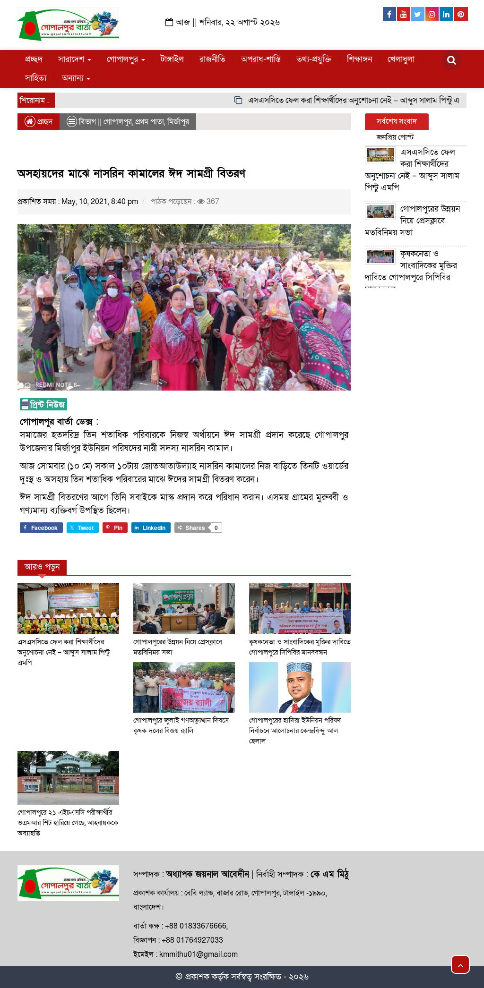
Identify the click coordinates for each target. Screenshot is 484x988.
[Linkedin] (447, 14)
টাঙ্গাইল (172, 59)
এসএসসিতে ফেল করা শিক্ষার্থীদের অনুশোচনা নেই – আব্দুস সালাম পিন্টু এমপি (345, 100)
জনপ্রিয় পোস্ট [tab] (395, 137)
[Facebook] (390, 14)
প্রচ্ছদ (34, 59)
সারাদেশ (72, 59)
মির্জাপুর (178, 122)
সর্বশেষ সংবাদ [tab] (397, 121)
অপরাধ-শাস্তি (261, 59)
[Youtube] (404, 14)
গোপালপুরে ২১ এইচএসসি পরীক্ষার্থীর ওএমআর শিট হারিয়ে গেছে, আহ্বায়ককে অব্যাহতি (67, 823)
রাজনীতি (212, 59)
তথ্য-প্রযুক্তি (313, 59)
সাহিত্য (35, 78)
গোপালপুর (123, 59)
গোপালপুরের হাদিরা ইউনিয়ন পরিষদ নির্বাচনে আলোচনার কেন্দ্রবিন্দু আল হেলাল (295, 730)
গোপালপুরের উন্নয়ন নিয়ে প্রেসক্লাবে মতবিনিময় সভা (412, 221)
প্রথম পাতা (149, 122)
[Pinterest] (461, 14)
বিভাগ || (90, 122)
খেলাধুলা (401, 59)
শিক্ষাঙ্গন (359, 59)
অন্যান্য (74, 78)
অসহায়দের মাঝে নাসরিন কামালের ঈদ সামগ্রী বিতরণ (131, 173)
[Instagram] (432, 14)
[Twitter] (418, 14)
